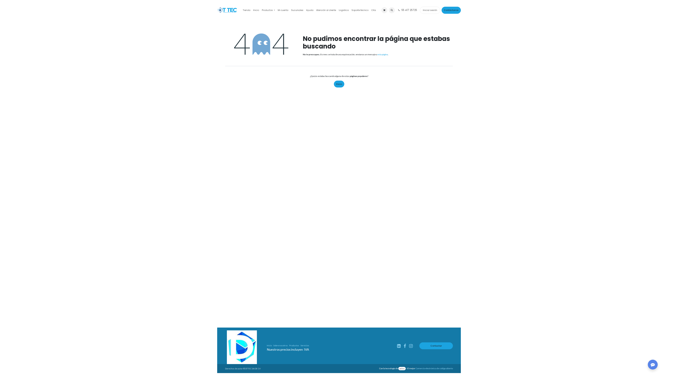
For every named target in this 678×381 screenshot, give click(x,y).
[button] (392, 10)
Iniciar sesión (430, 10)
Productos (294, 345)
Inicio (339, 84)
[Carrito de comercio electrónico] (384, 10)
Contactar (436, 345)
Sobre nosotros (280, 345)
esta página (382, 54)
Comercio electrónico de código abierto (434, 368)
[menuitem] (246, 10)
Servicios (305, 345)
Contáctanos (451, 10)
